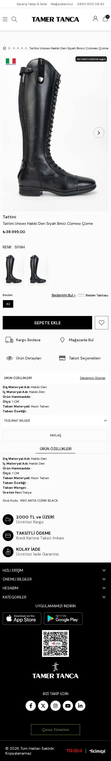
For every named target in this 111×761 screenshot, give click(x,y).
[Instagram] (55, 706)
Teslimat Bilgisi (17, 420)
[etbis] (55, 643)
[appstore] (22, 618)
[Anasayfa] (9, 48)
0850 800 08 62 (90, 4)
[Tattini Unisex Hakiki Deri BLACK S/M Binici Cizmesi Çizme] (37, 270)
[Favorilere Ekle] (101, 322)
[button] (82, 340)
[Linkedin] (80, 706)
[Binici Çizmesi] (26, 48)
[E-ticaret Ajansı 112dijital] (74, 750)
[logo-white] (55, 670)
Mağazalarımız (62, 4)
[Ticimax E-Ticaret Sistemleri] (97, 751)
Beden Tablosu (97, 295)
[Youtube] (68, 706)
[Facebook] (31, 706)
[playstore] (63, 618)
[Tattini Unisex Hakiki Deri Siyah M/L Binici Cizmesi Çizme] (13, 270)
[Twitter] (43, 706)
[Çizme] (22, 48)
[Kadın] (14, 48)
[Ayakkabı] (18, 48)
